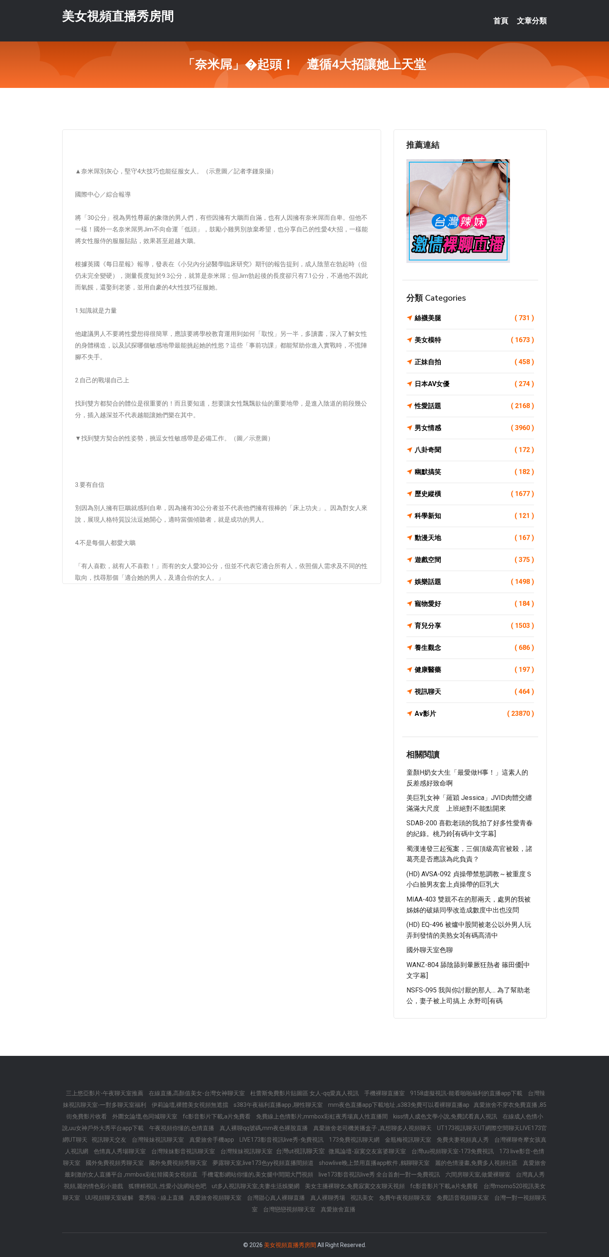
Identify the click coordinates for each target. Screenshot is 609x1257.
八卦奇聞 (474, 450)
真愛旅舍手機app (212, 1139)
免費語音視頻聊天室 (463, 1197)
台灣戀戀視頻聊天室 (290, 1209)
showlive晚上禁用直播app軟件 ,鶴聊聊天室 (375, 1163)
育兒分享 (474, 626)
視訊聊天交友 (110, 1139)
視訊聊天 (474, 691)
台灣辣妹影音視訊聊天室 (183, 1151)
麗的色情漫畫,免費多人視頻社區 (477, 1163)
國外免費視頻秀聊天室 (115, 1163)
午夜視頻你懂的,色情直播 (182, 1128)
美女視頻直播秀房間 (118, 16)
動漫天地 (474, 538)
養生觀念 (474, 648)
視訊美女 (362, 1197)
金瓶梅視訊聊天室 (409, 1139)
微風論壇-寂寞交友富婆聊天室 (368, 1151)
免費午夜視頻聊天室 (406, 1197)
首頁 (500, 21)
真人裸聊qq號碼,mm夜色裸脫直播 (264, 1128)
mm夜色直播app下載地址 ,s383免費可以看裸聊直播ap (398, 1104)
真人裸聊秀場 (328, 1197)
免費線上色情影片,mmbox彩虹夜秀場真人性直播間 (322, 1116)
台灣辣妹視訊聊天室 (158, 1139)
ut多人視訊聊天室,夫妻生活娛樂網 (256, 1186)
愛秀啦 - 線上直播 (162, 1197)
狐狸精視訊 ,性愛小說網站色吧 (168, 1186)
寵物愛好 (474, 604)
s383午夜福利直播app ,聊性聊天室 (279, 1104)
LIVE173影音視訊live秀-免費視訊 (282, 1139)
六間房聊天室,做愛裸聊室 (478, 1174)
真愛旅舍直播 (338, 1209)
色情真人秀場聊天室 (120, 1151)
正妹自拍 (474, 362)
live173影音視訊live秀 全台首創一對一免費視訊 (380, 1174)
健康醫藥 (474, 669)
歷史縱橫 (474, 494)
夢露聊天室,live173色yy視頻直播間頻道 (264, 1163)
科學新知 (474, 516)
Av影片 (474, 713)
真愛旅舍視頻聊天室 (216, 1197)
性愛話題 (474, 406)
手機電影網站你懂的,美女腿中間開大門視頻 (258, 1174)
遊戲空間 (474, 560)
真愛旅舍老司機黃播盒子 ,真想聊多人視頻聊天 (373, 1128)
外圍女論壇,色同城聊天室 (145, 1116)
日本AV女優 (474, 384)
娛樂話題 (474, 582)
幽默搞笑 (474, 472)
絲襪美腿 (474, 318)
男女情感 (474, 428)
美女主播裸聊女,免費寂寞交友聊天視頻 (355, 1186)
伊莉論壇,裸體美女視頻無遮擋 (191, 1104)
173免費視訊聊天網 (355, 1139)
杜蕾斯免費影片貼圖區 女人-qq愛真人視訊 (305, 1093)
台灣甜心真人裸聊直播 (276, 1197)
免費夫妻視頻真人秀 (463, 1139)
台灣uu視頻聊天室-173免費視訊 (453, 1151)
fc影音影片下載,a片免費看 (217, 1116)
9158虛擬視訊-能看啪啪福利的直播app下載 (467, 1093)
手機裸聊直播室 (385, 1093)
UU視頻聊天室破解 (110, 1197)
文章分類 (532, 21)
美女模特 (474, 340)
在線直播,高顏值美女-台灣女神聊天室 (197, 1093)
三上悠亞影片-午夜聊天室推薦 (105, 1093)
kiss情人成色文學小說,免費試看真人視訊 (445, 1116)
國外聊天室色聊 (429, 950)
